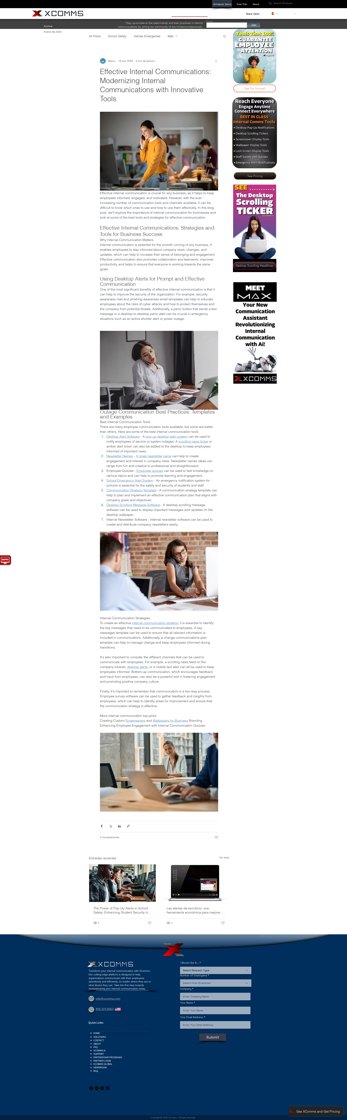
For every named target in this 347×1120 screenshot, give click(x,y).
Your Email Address (191, 1017)
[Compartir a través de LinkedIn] (119, 826)
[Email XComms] (91, 998)
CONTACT (98, 1040)
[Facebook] (91, 1088)
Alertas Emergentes (147, 36)
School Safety (117, 36)
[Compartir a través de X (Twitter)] (110, 826)
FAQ (95, 1047)
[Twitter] (96, 1088)
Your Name (186, 1002)
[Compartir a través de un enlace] (128, 826)
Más (171, 36)
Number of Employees (193, 975)
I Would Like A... (189, 962)
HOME (96, 1033)
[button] (256, 4)
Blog (95, 1071)
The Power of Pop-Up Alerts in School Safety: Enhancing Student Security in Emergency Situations (120, 910)
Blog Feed (94, 1074)
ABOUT (97, 1044)
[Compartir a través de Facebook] (101, 826)
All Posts (95, 36)
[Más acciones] (216, 61)
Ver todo (224, 857)
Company (185, 988)
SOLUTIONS (99, 1037)
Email (209, 21)
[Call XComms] (91, 1009)
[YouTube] (107, 1088)
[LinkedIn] (102, 1088)
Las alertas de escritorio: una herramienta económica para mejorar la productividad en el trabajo (195, 910)
